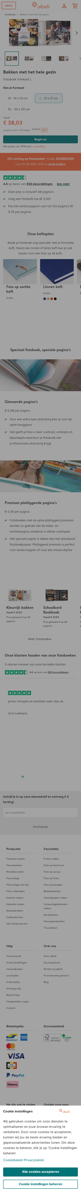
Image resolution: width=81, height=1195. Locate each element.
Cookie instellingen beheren (40, 1184)
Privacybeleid (34, 1160)
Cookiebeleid (13, 1160)
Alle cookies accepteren (40, 1172)
